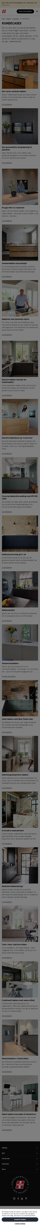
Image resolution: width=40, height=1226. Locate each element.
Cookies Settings (20, 1223)
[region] (20, 1217)
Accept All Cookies (20, 1219)
